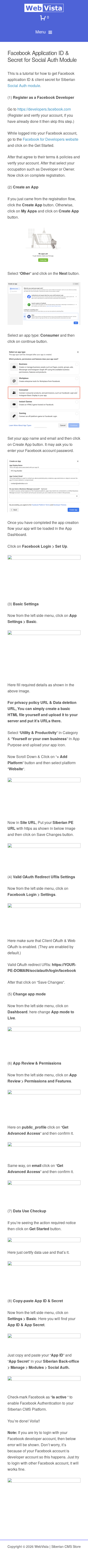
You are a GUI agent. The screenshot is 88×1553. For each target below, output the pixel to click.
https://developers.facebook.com (44, 109)
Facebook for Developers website (50, 139)
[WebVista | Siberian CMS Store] (44, 8)
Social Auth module (24, 85)
